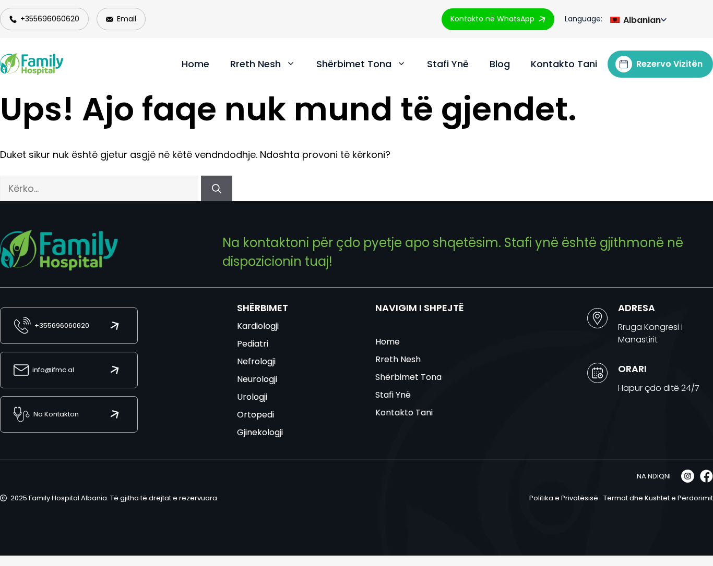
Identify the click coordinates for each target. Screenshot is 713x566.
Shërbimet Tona (353, 63)
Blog (500, 63)
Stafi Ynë (448, 63)
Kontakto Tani (564, 63)
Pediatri (252, 344)
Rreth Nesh (255, 63)
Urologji (252, 397)
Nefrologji (256, 361)
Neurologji (257, 379)
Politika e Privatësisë (563, 498)
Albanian (641, 20)
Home (195, 63)
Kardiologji (258, 326)
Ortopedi (255, 415)
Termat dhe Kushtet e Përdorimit (658, 498)
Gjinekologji (260, 432)
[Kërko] (216, 188)
